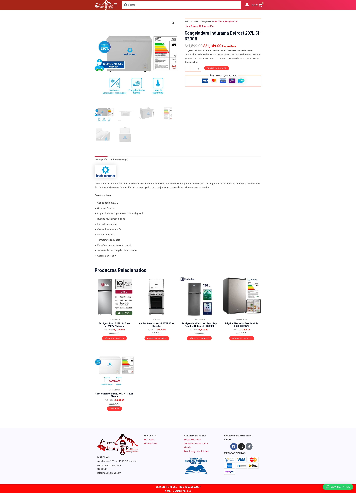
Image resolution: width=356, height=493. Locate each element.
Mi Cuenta (149, 439)
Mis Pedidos (150, 443)
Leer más (114, 408)
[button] (115, 5)
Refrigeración (231, 21)
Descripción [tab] (101, 159)
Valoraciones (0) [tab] (119, 159)
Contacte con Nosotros (196, 443)
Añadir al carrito (216, 68)
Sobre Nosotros (192, 439)
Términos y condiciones (196, 451)
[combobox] (181, 5)
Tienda (187, 447)
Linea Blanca (218, 21)
